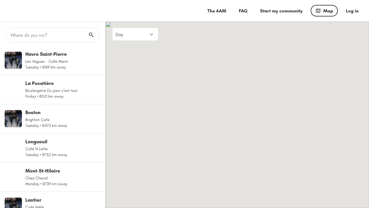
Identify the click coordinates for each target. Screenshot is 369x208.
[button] (237, 109)
